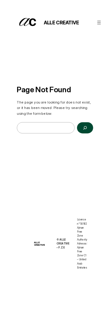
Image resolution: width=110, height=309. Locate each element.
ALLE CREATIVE (61, 22)
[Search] (85, 128)
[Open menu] (99, 22)
